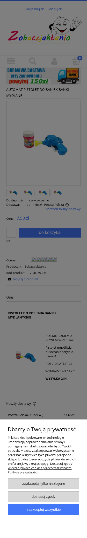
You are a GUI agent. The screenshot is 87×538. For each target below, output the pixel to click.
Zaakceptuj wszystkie (44, 509)
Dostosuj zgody (44, 496)
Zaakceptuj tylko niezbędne (43, 483)
